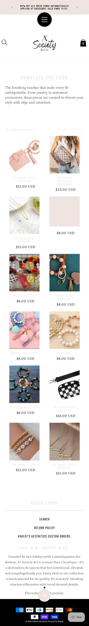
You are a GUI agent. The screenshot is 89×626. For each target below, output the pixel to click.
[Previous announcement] (11, 7)
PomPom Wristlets (24, 353)
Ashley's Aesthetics (39, 621)
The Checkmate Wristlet (64, 409)
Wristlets (64, 353)
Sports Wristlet (24, 295)
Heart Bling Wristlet (64, 297)
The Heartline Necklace (24, 240)
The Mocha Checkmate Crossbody (65, 181)
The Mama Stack (24, 464)
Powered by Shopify (56, 621)
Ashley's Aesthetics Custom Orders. (44, 536)
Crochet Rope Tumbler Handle (65, 211)
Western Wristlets (24, 407)
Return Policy (44, 528)
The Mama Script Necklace (64, 466)
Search (44, 519)
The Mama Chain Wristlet (24, 179)
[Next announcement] (77, 7)
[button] (4, 42)
